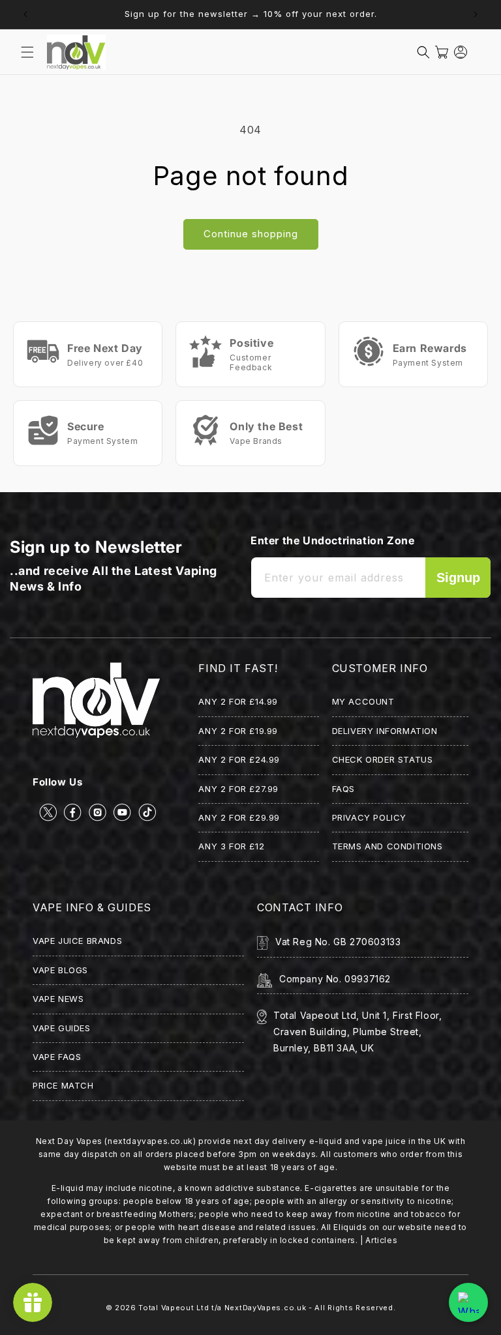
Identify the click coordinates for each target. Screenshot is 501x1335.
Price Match (63, 1085)
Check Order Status (382, 759)
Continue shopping (251, 233)
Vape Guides (62, 1028)
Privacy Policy (369, 817)
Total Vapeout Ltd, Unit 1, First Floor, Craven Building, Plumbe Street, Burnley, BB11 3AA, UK (357, 1031)
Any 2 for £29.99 (239, 817)
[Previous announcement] (25, 14)
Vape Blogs (60, 970)
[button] (27, 52)
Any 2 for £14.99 (238, 701)
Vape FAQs (57, 1056)
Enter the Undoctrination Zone (332, 540)
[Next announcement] (475, 14)
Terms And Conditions (387, 846)
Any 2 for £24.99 (239, 759)
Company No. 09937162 (335, 978)
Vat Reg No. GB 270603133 (338, 941)
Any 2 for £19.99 (238, 731)
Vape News (58, 998)
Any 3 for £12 (231, 846)
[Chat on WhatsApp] (468, 1302)
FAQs (343, 789)
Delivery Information (385, 731)
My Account (363, 701)
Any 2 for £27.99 (238, 789)
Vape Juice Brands (77, 940)
